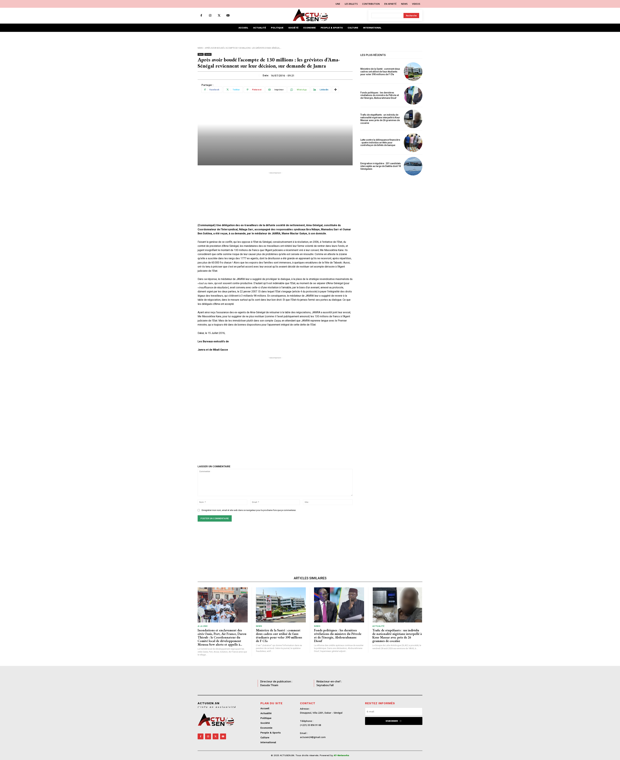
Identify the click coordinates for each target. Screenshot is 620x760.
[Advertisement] (275, 197)
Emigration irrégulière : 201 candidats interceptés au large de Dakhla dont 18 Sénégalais (380, 166)
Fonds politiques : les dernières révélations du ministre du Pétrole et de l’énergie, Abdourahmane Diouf (379, 95)
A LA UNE (202, 626)
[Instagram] (210, 15)
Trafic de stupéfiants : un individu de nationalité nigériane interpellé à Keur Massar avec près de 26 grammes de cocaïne (380, 118)
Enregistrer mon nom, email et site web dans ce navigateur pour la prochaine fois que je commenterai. (249, 510)
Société (208, 54)
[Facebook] (201, 15)
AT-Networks (341, 755)
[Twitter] (219, 15)
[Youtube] (228, 15)
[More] (335, 89)
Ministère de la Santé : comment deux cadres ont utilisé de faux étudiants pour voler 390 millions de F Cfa (380, 72)
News (200, 48)
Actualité (378, 626)
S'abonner (392, 721)
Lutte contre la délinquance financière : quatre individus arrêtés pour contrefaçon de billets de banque (380, 143)
